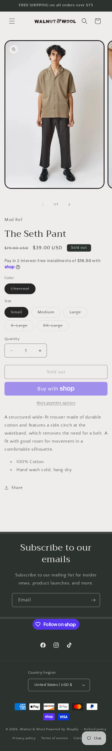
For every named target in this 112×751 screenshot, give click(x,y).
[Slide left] (43, 204)
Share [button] (17, 487)
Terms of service (54, 738)
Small (19, 314)
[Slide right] (69, 204)
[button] (12, 21)
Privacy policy (24, 738)
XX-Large (56, 327)
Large (78, 314)
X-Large (22, 327)
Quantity (12, 339)
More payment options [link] (56, 403)
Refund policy (95, 729)
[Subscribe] (93, 600)
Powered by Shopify (62, 729)
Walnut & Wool (32, 729)
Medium (49, 314)
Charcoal (23, 290)
